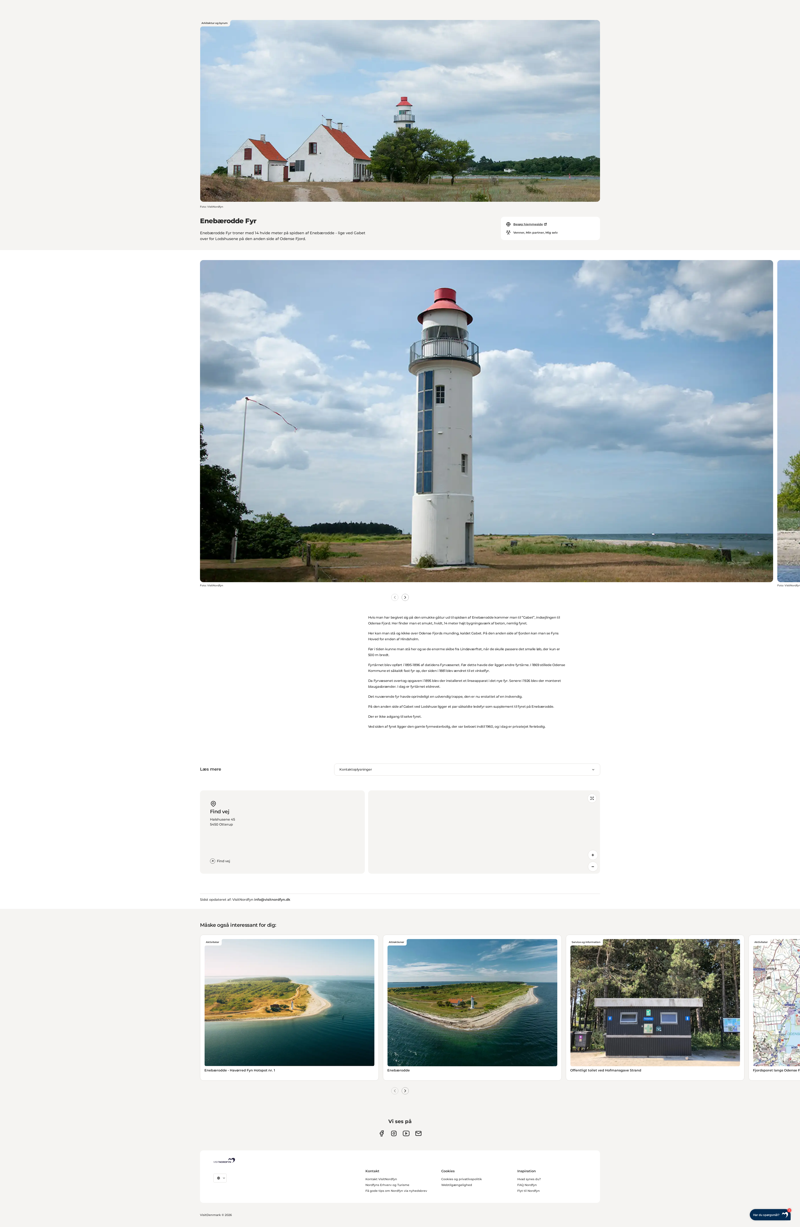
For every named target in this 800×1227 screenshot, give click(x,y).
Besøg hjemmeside (528, 224)
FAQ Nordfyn (527, 1185)
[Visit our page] (381, 1133)
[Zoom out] (593, 867)
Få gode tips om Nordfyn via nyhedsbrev (396, 1191)
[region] (484, 832)
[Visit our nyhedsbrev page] (418, 1133)
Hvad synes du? (529, 1179)
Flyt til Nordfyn (528, 1191)
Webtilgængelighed (456, 1185)
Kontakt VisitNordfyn (381, 1179)
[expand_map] (592, 798)
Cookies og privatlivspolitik (461, 1179)
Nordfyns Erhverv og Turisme (387, 1185)
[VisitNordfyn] (224, 1160)
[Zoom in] (593, 855)
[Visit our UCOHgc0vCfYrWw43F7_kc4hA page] (406, 1133)
